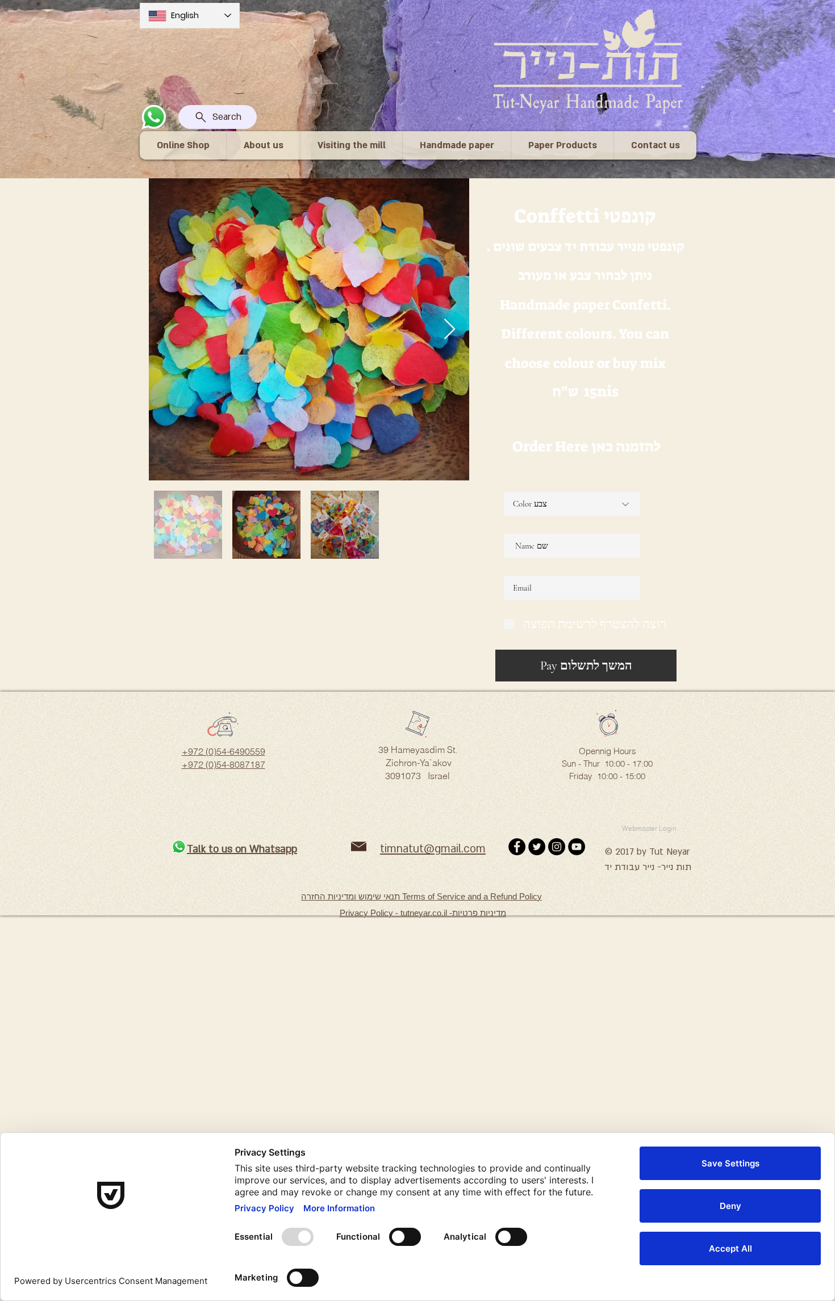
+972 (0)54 (204, 764)
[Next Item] (449, 330)
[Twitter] (536, 846)
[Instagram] (556, 846)
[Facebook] (516, 846)
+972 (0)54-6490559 (223, 751)
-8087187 (246, 764)
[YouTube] (576, 846)
